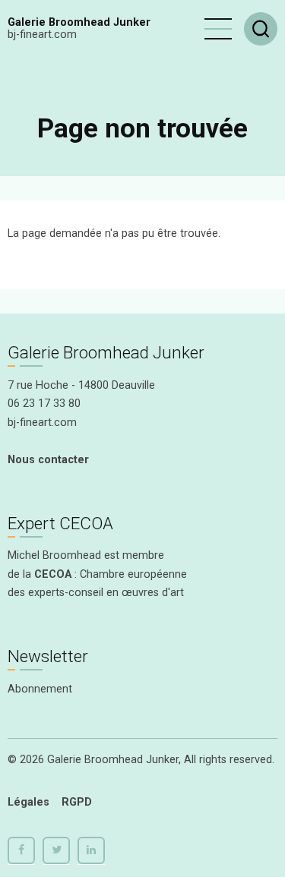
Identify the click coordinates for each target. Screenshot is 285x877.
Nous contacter (48, 459)
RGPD (77, 802)
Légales (28, 802)
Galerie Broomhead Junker (79, 22)
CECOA (52, 574)
